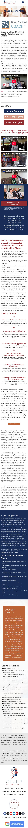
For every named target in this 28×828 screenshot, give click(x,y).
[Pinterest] (17, 813)
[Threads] (20, 813)
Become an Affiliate (8, 794)
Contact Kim (21, 794)
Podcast (17, 788)
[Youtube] (11, 813)
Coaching (7, 788)
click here (14, 70)
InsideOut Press (5, 791)
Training (12, 788)
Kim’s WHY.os (4, 91)
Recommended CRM (21, 791)
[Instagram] (7, 813)
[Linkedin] (14, 813)
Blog (22, 788)
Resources (13, 791)
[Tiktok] (23, 813)
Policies (15, 794)
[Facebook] (4, 813)
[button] (23, 2)
